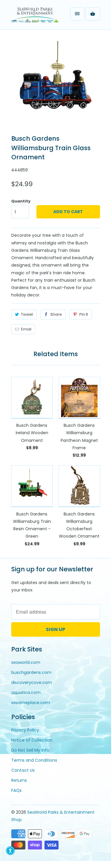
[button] (10, 850)
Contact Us (23, 770)
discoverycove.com (31, 682)
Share (56, 314)
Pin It (83, 314)
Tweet (27, 314)
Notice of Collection (31, 740)
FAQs (16, 790)
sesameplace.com (30, 703)
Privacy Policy (25, 730)
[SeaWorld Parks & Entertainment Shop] (35, 16)
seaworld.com (25, 662)
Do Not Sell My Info (30, 750)
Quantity (20, 201)
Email (26, 329)
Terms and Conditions (34, 760)
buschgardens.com (31, 672)
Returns (19, 780)
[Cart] (93, 13)
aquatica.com (26, 692)
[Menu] (77, 13)
